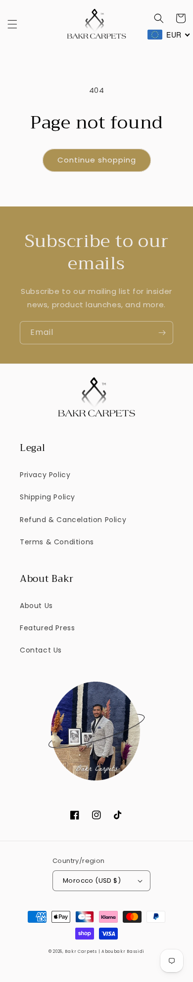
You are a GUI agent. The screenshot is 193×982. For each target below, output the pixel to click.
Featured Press (47, 628)
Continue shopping (96, 160)
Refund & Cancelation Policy (73, 520)
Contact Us (41, 650)
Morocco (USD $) (92, 880)
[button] (12, 24)
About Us (36, 606)
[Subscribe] (162, 332)
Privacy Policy (45, 475)
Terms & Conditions (57, 542)
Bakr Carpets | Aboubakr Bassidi (105, 951)
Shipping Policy (47, 497)
